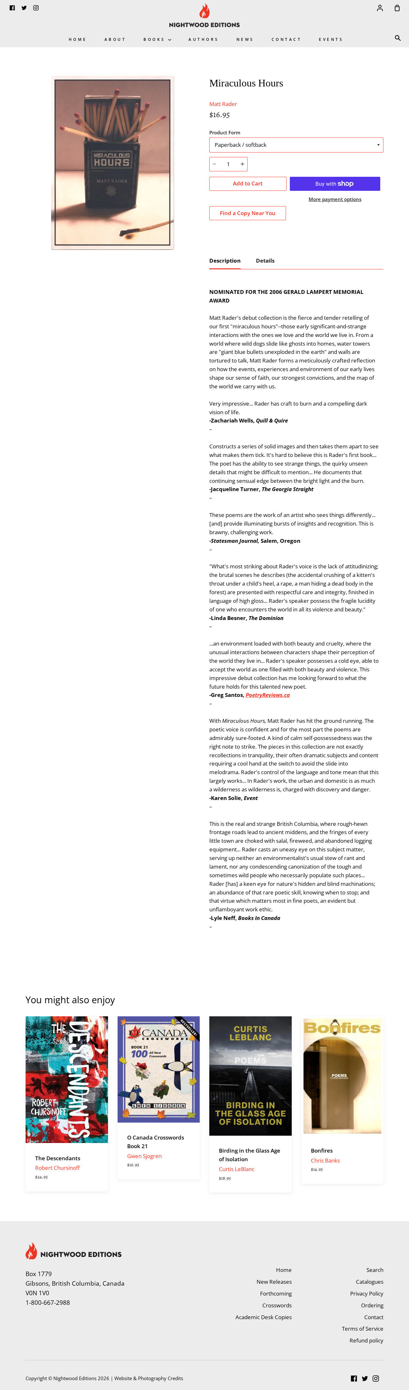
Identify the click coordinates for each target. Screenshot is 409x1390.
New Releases (274, 1281)
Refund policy (366, 1340)
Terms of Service (362, 1328)
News (245, 39)
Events (331, 39)
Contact (287, 39)
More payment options (335, 199)
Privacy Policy (366, 1293)
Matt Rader (223, 104)
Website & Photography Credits (148, 1378)
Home (78, 39)
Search (375, 1270)
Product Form (224, 132)
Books (155, 39)
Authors (204, 39)
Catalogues (369, 1281)
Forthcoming (276, 1293)
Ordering (372, 1305)
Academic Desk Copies (263, 1317)
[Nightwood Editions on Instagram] (376, 1378)
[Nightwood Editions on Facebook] (354, 1378)
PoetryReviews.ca (268, 695)
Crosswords (277, 1305)
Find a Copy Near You (247, 213)
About (115, 39)
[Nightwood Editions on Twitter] (365, 1378)
